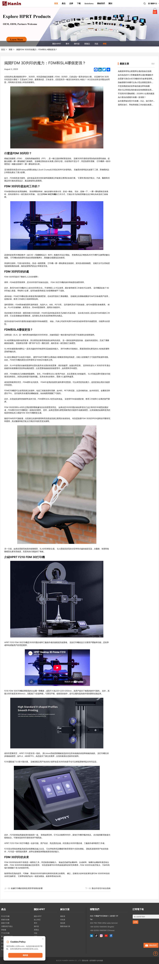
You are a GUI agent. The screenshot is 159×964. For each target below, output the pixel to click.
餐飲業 (62, 916)
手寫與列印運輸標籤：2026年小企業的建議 (136, 93)
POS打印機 (5, 916)
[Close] (42, 938)
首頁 (56, 3)
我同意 (25, 955)
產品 (64, 3)
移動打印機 (5, 923)
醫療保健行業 (65, 926)
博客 (105, 44)
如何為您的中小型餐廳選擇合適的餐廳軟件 (135, 75)
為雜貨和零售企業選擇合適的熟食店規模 (134, 71)
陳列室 (77, 44)
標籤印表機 (5, 920)
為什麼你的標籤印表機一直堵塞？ (132, 97)
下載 (79, 3)
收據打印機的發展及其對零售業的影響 (27, 888)
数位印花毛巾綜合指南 (101, 888)
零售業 (62, 920)
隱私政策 (85, 960)
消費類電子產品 (7, 926)
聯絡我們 (101, 3)
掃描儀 (3, 930)
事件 (67, 44)
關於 (110, 3)
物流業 (62, 923)
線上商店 (37, 920)
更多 (153, 64)
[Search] (144, 3)
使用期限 (92, 960)
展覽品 (87, 44)
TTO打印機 (5, 933)
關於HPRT (56, 44)
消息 (96, 44)
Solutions (89, 3)
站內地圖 (99, 960)
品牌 (71, 3)
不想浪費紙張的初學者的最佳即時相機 (134, 86)
